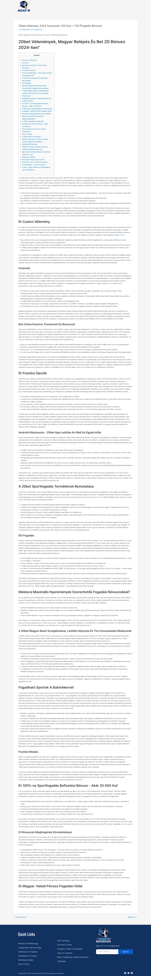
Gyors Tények (27, 134)
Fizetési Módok (27, 101)
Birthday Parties (25, 960)
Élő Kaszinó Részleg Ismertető (33, 160)
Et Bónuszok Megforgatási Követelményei (37, 109)
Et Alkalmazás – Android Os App (33, 165)
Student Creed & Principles (69, 949)
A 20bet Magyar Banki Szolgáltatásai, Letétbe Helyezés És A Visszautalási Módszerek (35, 93)
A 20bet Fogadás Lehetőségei (33, 121)
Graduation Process (27, 956)
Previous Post (20, 917)
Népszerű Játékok (28, 157)
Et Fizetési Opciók (28, 70)
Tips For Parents (65, 953)
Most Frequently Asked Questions (73, 957)
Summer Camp (64, 945)
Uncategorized (24, 29)
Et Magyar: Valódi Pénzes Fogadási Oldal (36, 111)
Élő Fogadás (26, 83)
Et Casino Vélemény (29, 60)
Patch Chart (24, 964)
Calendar (61, 961)
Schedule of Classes (27, 952)
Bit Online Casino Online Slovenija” (35, 162)
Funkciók (25, 63)
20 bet (122, 235)
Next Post (132, 917)
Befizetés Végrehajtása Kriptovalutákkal (36, 114)
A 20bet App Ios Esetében (31, 137)
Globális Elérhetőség (29, 144)
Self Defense (63, 940)
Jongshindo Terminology (29, 947)
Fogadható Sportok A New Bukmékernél (36, 98)
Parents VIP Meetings (28, 943)
